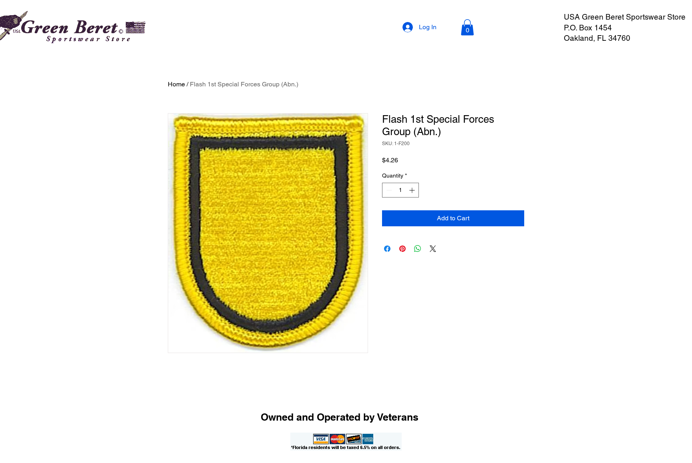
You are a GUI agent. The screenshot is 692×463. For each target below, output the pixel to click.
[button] (467, 27)
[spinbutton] (400, 190)
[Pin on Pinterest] (402, 248)
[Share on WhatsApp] (417, 248)
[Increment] (413, 190)
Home (176, 84)
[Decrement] (388, 190)
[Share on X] (433, 248)
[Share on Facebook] (387, 248)
